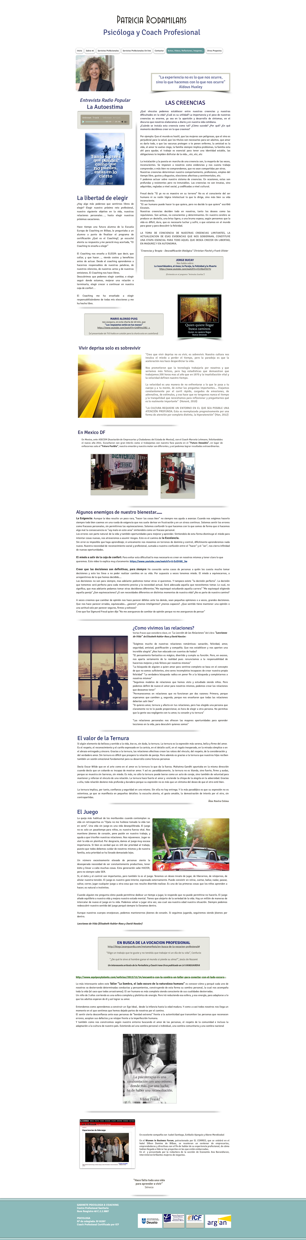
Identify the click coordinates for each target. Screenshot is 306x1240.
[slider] (126, 122)
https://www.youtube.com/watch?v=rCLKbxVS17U (185, 269)
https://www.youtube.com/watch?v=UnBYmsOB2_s (123, 327)
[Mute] (122, 121)
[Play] (83, 121)
